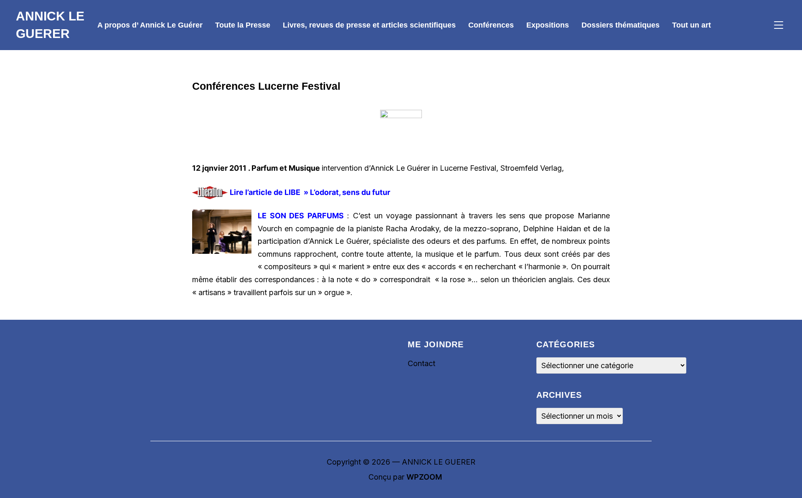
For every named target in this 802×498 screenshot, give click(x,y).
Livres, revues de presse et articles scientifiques (369, 25)
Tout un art (691, 25)
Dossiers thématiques (620, 25)
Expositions (547, 25)
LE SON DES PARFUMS (301, 215)
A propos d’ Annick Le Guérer (150, 25)
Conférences (491, 25)
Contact (421, 363)
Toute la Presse (242, 25)
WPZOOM (424, 477)
